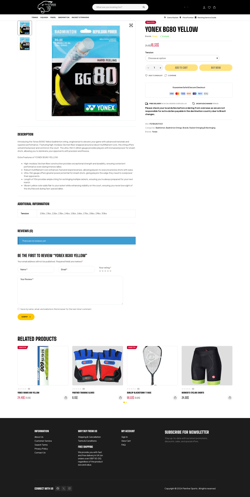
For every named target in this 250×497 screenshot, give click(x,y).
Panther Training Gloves (83, 392)
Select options (120, 397)
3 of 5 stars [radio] (105, 271)
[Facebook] (57, 488)
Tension (149, 52)
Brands (186, 128)
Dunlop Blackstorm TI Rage (139, 392)
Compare (172, 76)
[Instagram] (69, 488)
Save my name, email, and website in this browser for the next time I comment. (56, 309)
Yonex (154, 36)
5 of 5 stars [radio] (110, 271)
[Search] (143, 7)
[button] (131, 25)
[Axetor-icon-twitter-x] (63, 488)
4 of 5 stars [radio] (108, 271)
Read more (175, 397)
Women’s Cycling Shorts (193, 392)
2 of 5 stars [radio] (103, 271)
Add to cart (181, 67)
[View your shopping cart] (214, 7)
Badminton (160, 128)
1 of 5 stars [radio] (100, 271)
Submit (24, 317)
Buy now (216, 67)
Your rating (105, 267)
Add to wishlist (156, 76)
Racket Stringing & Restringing (202, 128)
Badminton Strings (174, 128)
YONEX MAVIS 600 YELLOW (28, 392)
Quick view (64, 361)
